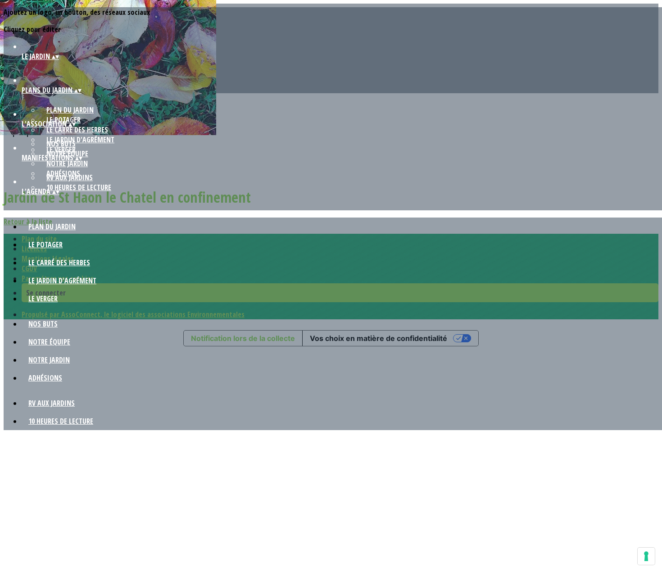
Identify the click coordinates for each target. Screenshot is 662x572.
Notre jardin (67, 163)
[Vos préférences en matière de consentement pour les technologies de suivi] (646, 556)
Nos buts (61, 144)
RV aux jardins (69, 177)
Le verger (43, 299)
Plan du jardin (70, 110)
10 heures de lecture (78, 187)
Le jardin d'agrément (62, 281)
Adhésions (45, 378)
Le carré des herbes (77, 130)
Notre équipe (49, 342)
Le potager (45, 245)
